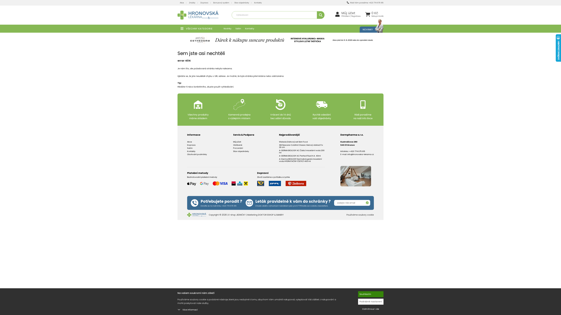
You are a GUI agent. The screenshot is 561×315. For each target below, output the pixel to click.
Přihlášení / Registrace (351, 16)
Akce (182, 2)
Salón (238, 28)
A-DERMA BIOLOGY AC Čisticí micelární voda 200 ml (301, 151)
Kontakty (258, 2)
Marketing (252, 214)
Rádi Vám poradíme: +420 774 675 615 (366, 2)
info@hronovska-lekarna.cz (360, 154)
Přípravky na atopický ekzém (287, 21)
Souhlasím (365, 294)
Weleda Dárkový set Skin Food (293, 141)
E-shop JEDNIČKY (237, 214)
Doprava (204, 2)
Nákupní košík (377, 16)
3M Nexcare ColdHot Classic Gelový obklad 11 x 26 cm (301, 146)
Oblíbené (237, 145)
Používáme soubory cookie (360, 214)
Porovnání (238, 148)
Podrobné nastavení (371, 301)
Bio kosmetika (309, 21)
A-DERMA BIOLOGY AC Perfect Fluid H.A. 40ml (300, 155)
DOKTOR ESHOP (266, 214)
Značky (192, 2)
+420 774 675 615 (357, 151)
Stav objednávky (241, 2)
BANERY (280, 214)
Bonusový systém (221, 2)
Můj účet (348, 13)
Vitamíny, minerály (265, 21)
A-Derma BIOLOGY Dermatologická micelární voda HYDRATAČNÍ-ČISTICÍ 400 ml (300, 160)
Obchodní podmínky (197, 154)
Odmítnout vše (370, 309)
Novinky (227, 28)
